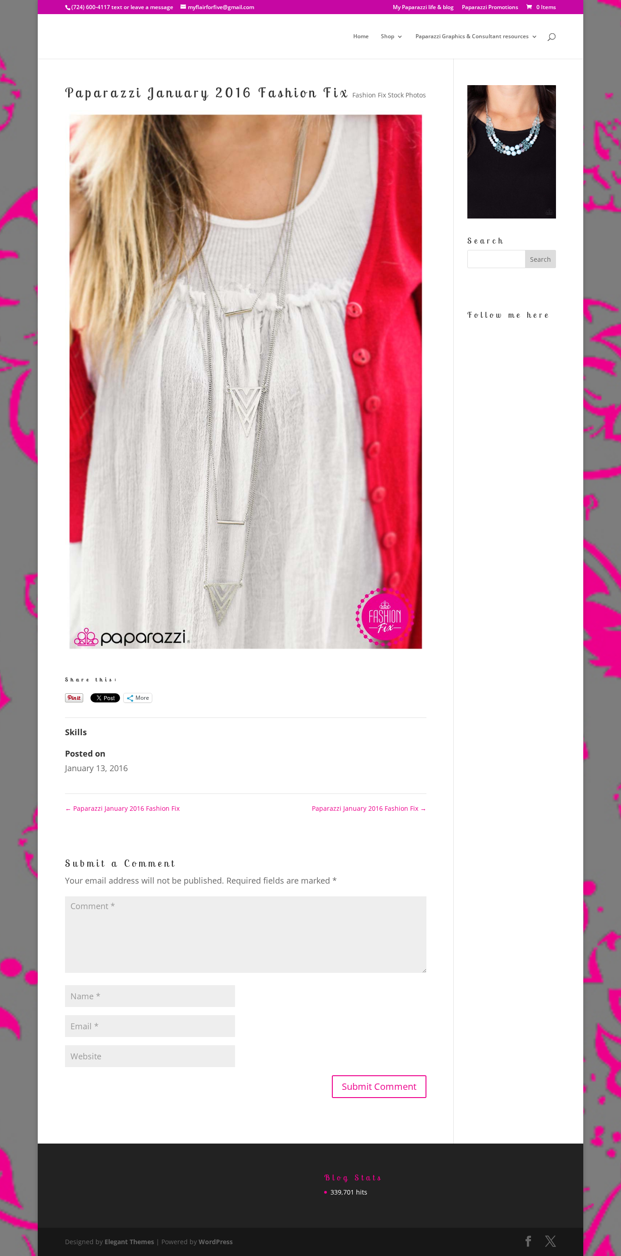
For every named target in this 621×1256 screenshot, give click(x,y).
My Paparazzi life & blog (423, 8)
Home (361, 36)
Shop (387, 36)
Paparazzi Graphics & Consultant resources (472, 36)
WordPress (216, 1241)
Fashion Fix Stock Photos (389, 95)
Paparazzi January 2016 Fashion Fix (122, 808)
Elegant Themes (129, 1241)
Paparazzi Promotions (490, 8)
